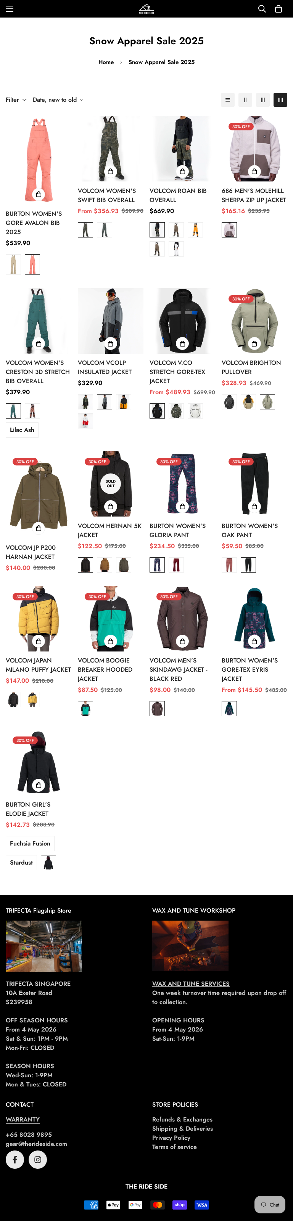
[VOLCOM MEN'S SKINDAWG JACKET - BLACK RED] (183, 618)
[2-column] (245, 100)
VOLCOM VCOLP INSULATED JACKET (105, 367)
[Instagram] (38, 1159)
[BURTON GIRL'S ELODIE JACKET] (39, 762)
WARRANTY (23, 1119)
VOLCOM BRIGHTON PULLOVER (251, 367)
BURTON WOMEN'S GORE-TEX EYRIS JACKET (250, 669)
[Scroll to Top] (278, 1179)
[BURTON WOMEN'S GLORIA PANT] (183, 484)
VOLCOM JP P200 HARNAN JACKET (31, 552)
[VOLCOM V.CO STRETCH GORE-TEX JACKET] (183, 321)
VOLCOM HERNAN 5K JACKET (110, 530)
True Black (48, 862)
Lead (123, 565)
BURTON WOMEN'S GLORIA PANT (178, 530)
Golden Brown (104, 565)
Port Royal (176, 565)
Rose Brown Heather (229, 565)
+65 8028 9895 (29, 1134)
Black (157, 411)
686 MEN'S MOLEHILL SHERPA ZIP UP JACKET (254, 195)
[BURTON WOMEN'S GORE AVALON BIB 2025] (39, 160)
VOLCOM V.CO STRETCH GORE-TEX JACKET (177, 371)
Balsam (13, 411)
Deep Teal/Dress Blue (229, 708)
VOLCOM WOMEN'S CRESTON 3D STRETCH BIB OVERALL (38, 371)
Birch (229, 229)
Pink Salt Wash (32, 411)
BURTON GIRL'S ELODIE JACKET (28, 809)
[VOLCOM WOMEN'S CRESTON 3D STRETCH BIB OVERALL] (39, 321)
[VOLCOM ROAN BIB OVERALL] (183, 148)
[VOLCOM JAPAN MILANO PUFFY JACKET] (39, 618)
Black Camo (229, 401)
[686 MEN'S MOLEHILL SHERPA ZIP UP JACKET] (255, 148)
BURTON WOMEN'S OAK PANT (250, 530)
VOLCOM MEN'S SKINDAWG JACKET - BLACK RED (178, 669)
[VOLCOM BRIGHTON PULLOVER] (255, 321)
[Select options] (38, 194)
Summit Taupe (13, 264)
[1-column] (228, 100)
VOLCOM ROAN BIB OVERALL (178, 195)
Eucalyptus (104, 229)
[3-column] (263, 100)
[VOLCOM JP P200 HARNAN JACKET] (39, 495)
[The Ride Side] (146, 9)
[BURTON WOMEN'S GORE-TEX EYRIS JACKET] (255, 618)
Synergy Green (85, 708)
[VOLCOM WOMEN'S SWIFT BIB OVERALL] (111, 148)
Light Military (267, 401)
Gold (195, 229)
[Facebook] (15, 1159)
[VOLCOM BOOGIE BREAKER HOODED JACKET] (111, 618)
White (176, 249)
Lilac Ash (22, 429)
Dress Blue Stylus (157, 565)
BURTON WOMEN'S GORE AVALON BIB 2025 (34, 222)
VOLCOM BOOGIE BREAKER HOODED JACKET (105, 669)
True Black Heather (248, 565)
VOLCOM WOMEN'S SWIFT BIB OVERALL (107, 195)
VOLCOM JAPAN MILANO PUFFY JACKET (38, 665)
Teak (157, 249)
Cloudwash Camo (85, 229)
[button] (278, 9)
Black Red (157, 708)
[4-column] (280, 100)
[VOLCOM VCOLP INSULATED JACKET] (111, 321)
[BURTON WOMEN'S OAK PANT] (255, 484)
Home (106, 62)
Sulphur (32, 699)
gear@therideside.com (36, 1143)
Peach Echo (32, 264)
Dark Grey (176, 229)
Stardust (21, 862)
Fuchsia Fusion (30, 843)
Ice (85, 420)
